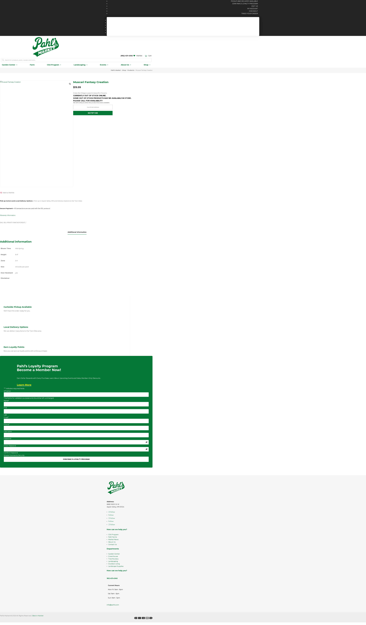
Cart (150, 56)
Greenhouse (113, 556)
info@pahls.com (113, 605)
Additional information (77, 232)
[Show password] (147, 442)
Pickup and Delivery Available (245, 20)
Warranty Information (7, 215)
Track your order (249, 13)
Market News (113, 539)
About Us (125, 65)
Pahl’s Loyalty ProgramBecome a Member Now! (39, 368)
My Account (252, 9)
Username (8, 431)
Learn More (24, 384)
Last (5, 415)
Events (103, 65)
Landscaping (79, 65)
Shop (146, 65)
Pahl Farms (112, 537)
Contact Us (112, 544)
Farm (32, 65)
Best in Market (37, 616)
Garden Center (8, 65)
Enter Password (10, 446)
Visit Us (254, 6)
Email (6, 417)
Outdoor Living (114, 564)
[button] (70, 84)
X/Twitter (7, 391)
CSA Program (53, 65)
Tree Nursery (113, 559)
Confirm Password (11, 453)
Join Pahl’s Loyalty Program (245, 4)
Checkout (253, 11)
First (5, 408)
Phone (7, 424)
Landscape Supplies (115, 566)
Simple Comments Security (14, 455)
